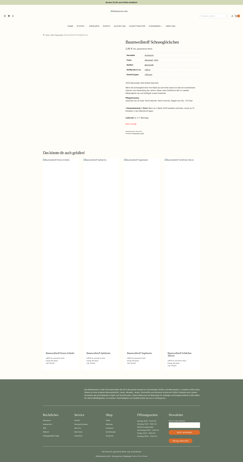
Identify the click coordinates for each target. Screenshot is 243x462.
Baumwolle (149, 65)
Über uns (170, 26)
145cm (147, 70)
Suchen (227, 16)
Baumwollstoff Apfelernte (98, 353)
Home (70, 26)
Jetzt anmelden (184, 432)
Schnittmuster (137, 26)
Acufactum (120, 26)
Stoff (142, 133)
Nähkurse (94, 26)
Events (106, 26)
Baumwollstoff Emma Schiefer (60, 353)
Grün (156, 60)
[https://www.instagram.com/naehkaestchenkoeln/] (5, 16)
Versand (52, 363)
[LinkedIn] (9, 16)
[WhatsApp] (13, 16)
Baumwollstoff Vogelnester (139, 353)
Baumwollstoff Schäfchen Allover (179, 354)
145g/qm (148, 74)
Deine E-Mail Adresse (177, 421)
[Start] (43, 35)
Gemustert (149, 60)
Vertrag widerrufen (181, 441)
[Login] (232, 16)
